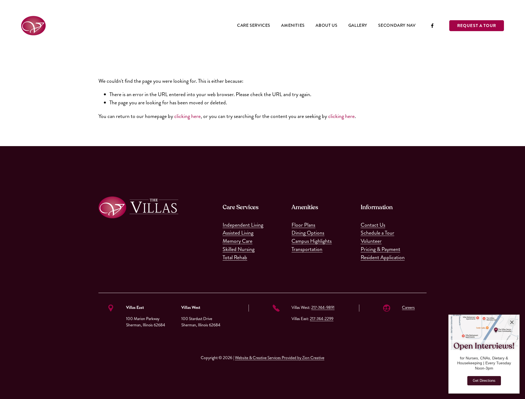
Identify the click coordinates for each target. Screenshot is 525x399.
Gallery (357, 25)
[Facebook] (432, 25)
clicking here (187, 116)
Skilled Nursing (239, 249)
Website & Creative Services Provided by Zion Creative (279, 358)
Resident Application (383, 257)
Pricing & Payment (380, 249)
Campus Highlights (311, 241)
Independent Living (243, 225)
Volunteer (371, 241)
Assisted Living (238, 233)
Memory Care (237, 241)
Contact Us (373, 225)
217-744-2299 (321, 319)
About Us (326, 25)
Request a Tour (476, 26)
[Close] (512, 322)
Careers (408, 308)
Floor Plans (303, 225)
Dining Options (307, 233)
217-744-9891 (322, 308)
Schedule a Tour (377, 233)
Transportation (306, 249)
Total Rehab (235, 257)
